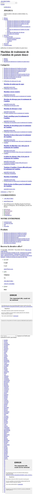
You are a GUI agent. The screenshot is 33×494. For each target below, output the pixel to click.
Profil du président (11, 39)
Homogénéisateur (8, 254)
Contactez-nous (8, 45)
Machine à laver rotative (12, 92)
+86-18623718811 (5, 1)
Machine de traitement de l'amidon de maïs (18, 23)
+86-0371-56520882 (9, 283)
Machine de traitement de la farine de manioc (18, 22)
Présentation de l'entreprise (14, 38)
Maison (6, 18)
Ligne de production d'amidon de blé (10, 252)
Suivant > (4, 191)
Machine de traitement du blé (14, 25)
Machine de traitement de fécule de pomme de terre (17, 74)
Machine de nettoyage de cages (14, 84)
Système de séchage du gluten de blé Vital (16, 257)
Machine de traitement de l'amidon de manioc (18, 21)
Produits (6, 19)
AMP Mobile (4, 251)
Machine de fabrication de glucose (15, 32)
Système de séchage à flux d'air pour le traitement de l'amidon (16, 157)
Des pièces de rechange (13, 33)
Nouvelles (6, 35)
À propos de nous (8, 36)
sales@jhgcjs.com (8, 201)
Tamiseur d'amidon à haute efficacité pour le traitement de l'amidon (18, 168)
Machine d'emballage (11, 176)
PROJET (6, 43)
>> (7, 191)
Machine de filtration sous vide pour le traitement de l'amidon (16, 146)
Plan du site (28, 249)
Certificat (9, 41)
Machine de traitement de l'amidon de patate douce (16, 61)
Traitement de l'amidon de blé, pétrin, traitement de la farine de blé (15, 254)
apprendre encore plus (9, 87)
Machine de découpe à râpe (13, 109)
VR (8, 42)
